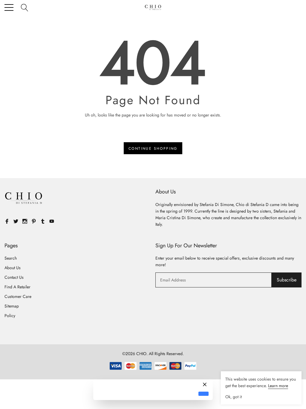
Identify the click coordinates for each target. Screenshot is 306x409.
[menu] (8, 7)
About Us (12, 268)
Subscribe (286, 279)
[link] (23, 198)
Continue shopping (153, 148)
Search (10, 258)
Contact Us (14, 277)
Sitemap (11, 306)
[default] (203, 394)
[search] (24, 7)
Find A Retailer (17, 287)
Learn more (278, 386)
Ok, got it (233, 397)
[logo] (153, 7)
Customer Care (17, 296)
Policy (9, 316)
